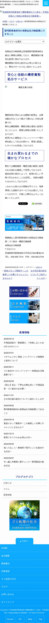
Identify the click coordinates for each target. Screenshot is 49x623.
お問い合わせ (7, 594)
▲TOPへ (24, 541)
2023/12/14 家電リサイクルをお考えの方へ (18, 435)
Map (30, 619)
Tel (20, 619)
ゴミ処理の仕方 (8, 578)
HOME (5, 21)
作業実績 (5, 571)
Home (10, 619)
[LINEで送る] (36, 203)
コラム (7, 488)
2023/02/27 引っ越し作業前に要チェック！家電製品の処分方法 (24, 461)
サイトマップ (7, 602)
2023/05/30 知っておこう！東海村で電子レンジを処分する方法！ (24, 447)
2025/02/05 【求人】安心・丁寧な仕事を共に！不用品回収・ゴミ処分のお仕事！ (24, 385)
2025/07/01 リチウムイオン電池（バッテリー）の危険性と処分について (24, 356)
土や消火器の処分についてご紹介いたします (39, 274)
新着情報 (8, 494)
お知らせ (19, 21)
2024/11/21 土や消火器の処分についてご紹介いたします (24, 397)
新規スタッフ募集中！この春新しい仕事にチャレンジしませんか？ (16, 274)
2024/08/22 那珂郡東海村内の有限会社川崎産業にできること (24, 409)
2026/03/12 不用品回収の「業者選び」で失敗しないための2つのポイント (24, 342)
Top (40, 619)
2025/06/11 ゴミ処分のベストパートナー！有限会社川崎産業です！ (24, 370)
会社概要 (5, 555)
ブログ (11, 21)
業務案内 (5, 563)
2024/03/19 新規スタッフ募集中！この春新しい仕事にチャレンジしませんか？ (24, 423)
